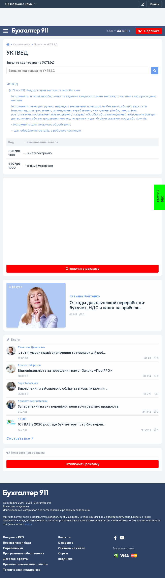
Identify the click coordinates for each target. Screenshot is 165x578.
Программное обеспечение (23, 553)
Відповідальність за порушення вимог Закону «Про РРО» (65, 371)
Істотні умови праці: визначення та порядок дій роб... (62, 353)
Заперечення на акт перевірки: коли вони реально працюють (68, 406)
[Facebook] (116, 538)
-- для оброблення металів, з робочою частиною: (46, 130)
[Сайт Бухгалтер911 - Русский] (25, 493)
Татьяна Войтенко (85, 296)
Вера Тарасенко (28, 383)
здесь (28, 524)
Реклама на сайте (71, 548)
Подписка (151, 31)
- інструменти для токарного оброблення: (41, 124)
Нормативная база (17, 542)
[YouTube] (122, 538)
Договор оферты (15, 558)
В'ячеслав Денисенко (31, 347)
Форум (63, 553)
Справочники (13, 548)
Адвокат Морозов (29, 365)
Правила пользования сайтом (25, 564)
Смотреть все (18, 438)
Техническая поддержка (21, 569)
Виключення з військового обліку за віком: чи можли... (62, 388)
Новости (64, 537)
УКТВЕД (12, 84)
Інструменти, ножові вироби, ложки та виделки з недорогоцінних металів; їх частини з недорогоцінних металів (84, 98)
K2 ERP (22, 419)
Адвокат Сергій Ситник (32, 401)
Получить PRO (13, 537)
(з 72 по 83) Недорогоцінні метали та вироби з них (44, 90)
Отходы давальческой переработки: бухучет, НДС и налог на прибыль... (107, 305)
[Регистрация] (142, 4)
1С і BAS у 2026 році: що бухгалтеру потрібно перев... (61, 424)
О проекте (65, 542)
